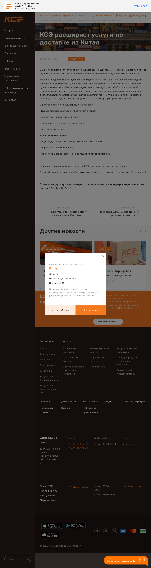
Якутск (53, 267)
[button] (126, 561)
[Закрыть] (2, 6)
